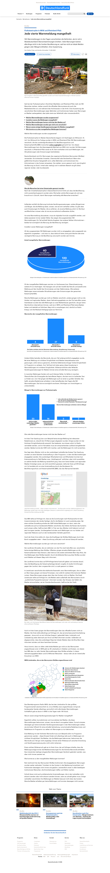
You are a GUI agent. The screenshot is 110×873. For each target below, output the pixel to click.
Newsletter (67, 843)
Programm (39, 13)
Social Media (53, 843)
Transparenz (83, 847)
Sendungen (29, 13)
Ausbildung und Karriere (86, 845)
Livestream (37, 841)
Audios (36, 843)
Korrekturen (83, 849)
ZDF (48, 856)
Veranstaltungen (69, 845)
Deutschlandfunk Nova (68, 2)
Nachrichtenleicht (22, 847)
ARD (44, 856)
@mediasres (26, 19)
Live (91, 13)
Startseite (19, 19)
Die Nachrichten (21, 845)
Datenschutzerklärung (50, 854)
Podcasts (47, 13)
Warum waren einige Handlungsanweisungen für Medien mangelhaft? (50, 127)
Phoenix (53, 856)
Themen (19, 13)
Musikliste (67, 847)
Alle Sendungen (21, 843)
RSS (66, 849)
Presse (81, 843)
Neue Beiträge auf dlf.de (23, 849)
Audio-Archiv (56, 13)
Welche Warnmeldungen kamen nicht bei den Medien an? (46, 122)
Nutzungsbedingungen (63, 854)
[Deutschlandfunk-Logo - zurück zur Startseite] (55, 8)
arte (58, 856)
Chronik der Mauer (66, 856)
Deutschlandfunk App (40, 847)
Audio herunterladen (44, 54)
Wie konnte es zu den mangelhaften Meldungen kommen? (46, 129)
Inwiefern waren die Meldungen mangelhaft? (41, 120)
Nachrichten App (38, 849)
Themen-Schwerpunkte (23, 851)
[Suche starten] (84, 14)
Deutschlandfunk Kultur (53, 2)
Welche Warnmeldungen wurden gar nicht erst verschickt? (46, 124)
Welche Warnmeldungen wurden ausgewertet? (42, 117)
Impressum (75, 854)
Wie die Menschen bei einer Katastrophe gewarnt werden (44, 188)
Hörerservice (53, 841)
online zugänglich (55, 145)
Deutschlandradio (41, 2)
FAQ (66, 841)
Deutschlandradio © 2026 (55, 862)
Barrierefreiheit (84, 851)
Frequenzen (37, 851)
